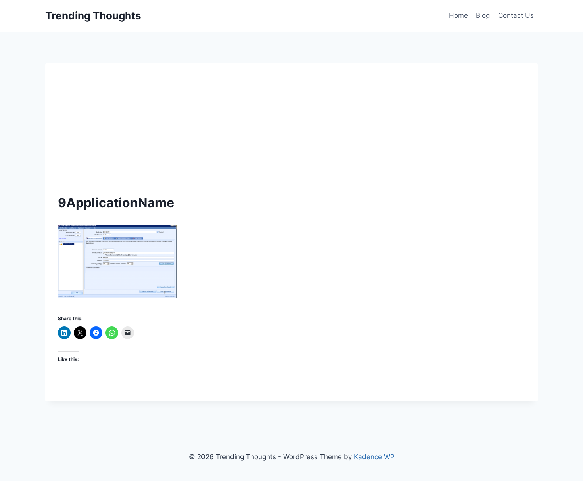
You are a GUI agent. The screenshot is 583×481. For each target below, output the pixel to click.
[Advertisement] (291, 135)
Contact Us (516, 15)
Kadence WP (374, 457)
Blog (483, 15)
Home (458, 15)
